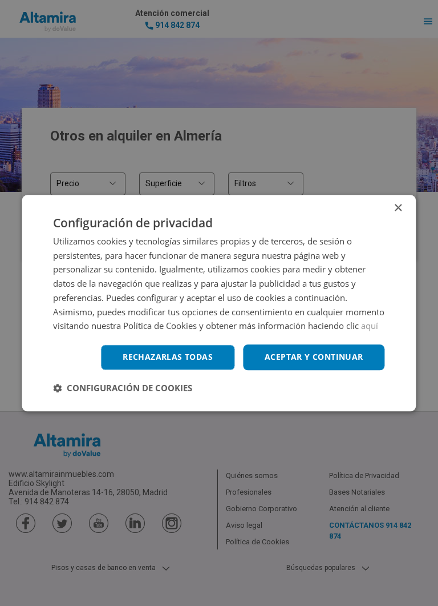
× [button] (398, 208)
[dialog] (219, 303)
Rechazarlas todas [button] (168, 356)
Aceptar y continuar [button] (314, 356)
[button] (122, 388)
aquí (369, 326)
